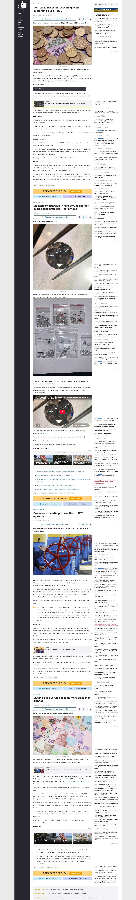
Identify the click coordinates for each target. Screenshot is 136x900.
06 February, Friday (101, 108)
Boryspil (36, 493)
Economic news (40, 893)
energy (36, 677)
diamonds (70, 493)
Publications (21, 27)
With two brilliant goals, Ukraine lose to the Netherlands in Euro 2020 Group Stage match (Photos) (106, 298)
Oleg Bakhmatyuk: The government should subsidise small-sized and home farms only (106, 838)
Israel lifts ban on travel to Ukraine (107, 455)
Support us (106, 10)
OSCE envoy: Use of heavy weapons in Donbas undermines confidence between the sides (106, 606)
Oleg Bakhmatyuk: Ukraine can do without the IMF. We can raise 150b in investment (105, 872)
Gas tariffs (83, 893)
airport (44, 493)
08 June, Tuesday (101, 829)
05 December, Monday (103, 180)
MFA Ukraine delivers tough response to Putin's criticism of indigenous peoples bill (106, 564)
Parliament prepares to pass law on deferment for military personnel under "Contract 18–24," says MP (105, 32)
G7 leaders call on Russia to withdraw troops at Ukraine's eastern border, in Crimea (106, 317)
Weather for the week (64, 898)
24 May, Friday (100, 116)
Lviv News (80, 889)
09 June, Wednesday (102, 682)
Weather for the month (77, 898)
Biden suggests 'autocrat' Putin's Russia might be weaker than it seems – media (105, 266)
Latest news (100, 15)
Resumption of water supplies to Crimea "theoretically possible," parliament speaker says (106, 459)
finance (42, 185)
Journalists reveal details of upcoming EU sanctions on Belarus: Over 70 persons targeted (106, 549)
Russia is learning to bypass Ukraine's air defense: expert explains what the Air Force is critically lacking (106, 20)
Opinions (20, 29)
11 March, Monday (101, 127)
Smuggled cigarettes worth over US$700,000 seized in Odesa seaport (58, 489)
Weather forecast (40, 898)
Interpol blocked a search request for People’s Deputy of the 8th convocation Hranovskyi (105, 159)
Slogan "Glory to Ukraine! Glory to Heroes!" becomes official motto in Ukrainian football (105, 481)
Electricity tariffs (75, 893)
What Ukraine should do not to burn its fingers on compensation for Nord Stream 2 (106, 420)
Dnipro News (65, 889)
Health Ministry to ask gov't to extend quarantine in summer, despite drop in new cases (106, 766)
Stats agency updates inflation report (107, 749)
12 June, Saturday (101, 339)
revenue (49, 867)
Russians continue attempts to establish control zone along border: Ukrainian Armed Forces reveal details (106, 26)
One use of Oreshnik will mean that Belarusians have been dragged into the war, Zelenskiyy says (105, 41)
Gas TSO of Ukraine (51, 677)
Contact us (20, 36)
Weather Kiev (99, 898)
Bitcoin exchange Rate (64, 893)
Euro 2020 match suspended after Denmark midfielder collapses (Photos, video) (105, 348)
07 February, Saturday (102, 37)
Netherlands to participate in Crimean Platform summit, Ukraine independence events (106, 645)
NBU (35, 185)
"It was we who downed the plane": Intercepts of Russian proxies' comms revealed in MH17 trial (105, 586)
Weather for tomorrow (52, 898)
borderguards (52, 493)
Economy (20, 20)
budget (42, 867)
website (45, 433)
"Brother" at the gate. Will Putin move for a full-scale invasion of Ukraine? (105, 475)
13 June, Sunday (100, 303)
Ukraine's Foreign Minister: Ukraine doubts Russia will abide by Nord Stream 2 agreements (105, 651)
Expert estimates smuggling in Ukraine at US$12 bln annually (55, 475)
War (19, 15)
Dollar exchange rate (51, 893)
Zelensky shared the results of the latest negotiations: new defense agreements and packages (106, 153)
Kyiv (19, 24)
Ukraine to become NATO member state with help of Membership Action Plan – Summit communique (106, 198)
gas (42, 677)
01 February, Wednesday (103, 172)
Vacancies (20, 34)
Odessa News (56, 889)
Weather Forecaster (90, 898)
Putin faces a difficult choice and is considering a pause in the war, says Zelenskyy (105, 103)
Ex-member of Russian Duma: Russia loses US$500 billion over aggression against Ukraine (106, 639)
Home (19, 13)
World (19, 22)
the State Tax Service (61, 850)
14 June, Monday (100, 189)
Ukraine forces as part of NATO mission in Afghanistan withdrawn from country (104, 687)
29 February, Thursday (103, 148)
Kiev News (49, 889)
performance (50, 185)
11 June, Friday (100, 438)
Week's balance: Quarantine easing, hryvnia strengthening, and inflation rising (105, 363)
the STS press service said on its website (74, 781)
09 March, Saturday (101, 135)
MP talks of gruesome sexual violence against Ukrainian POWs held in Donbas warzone (106, 506)
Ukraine (20, 17)
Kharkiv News (73, 889)
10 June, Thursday (101, 554)
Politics (19, 18)
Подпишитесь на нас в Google (56, 19)
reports (71, 81)
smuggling (62, 493)
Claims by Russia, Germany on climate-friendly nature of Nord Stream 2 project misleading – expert (106, 716)
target (56, 867)
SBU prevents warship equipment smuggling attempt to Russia (55, 485)
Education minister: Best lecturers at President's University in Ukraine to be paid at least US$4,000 (106, 223)
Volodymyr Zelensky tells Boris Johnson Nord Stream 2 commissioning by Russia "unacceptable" (105, 208)
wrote (48, 597)
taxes (36, 867)
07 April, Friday (100, 164)
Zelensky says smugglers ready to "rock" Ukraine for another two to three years (60, 471)
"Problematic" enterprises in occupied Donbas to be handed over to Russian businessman (106, 487)
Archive (20, 32)
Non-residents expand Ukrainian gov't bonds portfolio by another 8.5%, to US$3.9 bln (106, 465)
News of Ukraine (40, 889)
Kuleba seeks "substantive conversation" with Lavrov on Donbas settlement (104, 693)
